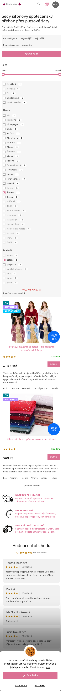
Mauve (12, 147)
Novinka (12, 88)
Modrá (12, 174)
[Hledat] (38, 4)
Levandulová (15, 224)
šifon (11, 278)
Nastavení (40, 685)
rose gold (14, 215)
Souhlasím (32, 675)
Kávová (12, 233)
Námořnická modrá (18, 228)
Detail (53, 364)
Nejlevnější (26, 38)
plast (11, 282)
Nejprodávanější (11, 45)
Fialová (12, 160)
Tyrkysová (14, 169)
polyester (14, 264)
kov (11, 273)
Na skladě (14, 84)
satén (12, 255)
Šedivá (12, 192)
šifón (12, 260)
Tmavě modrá (16, 179)
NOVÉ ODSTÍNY (16, 102)
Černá (12, 197)
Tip (10, 93)
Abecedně (27, 45)
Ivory (11, 238)
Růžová (12, 133)
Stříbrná (13, 201)
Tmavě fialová (16, 165)
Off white (14, 388)
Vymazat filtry (30, 290)
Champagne (15, 124)
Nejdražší (39, 38)
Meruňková (14, 138)
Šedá (11, 242)
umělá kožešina (16, 269)
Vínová (12, 156)
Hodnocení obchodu (31, 545)
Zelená (12, 183)
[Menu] (55, 4)
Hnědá (12, 188)
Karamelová (15, 219)
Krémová (13, 120)
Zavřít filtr (31, 54)
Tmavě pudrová (40, 388)
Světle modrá (15, 210)
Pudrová (13, 142)
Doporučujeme (10, 38)
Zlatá (11, 206)
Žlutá (11, 129)
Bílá (11, 115)
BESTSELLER (15, 98)
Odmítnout (21, 685)
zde (48, 667)
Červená (13, 151)
